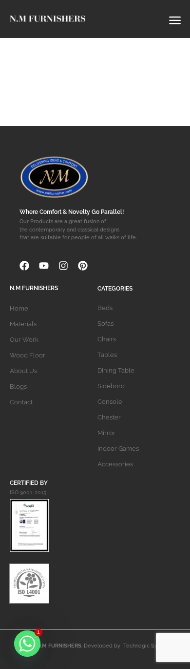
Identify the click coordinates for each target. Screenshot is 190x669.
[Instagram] (63, 266)
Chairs (106, 339)
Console (109, 401)
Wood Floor (27, 355)
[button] (175, 18)
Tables (107, 354)
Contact (21, 402)
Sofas (105, 323)
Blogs (18, 386)
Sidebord (111, 386)
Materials (23, 324)
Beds (105, 308)
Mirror (106, 433)
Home (19, 308)
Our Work (24, 339)
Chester (109, 417)
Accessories (115, 464)
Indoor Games (118, 448)
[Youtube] (44, 266)
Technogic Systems (147, 646)
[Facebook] (24, 266)
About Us (23, 371)
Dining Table (115, 370)
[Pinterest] (83, 266)
